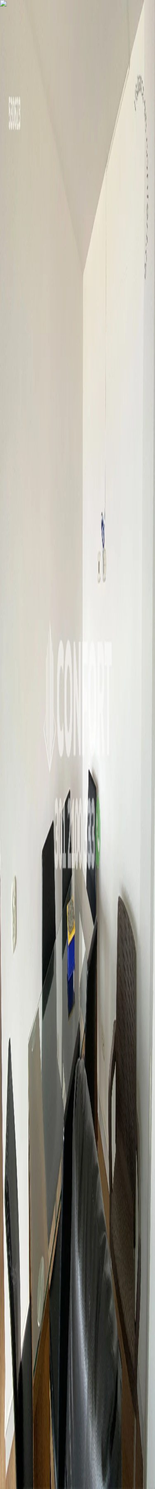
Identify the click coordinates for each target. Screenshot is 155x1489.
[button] (77, 748)
